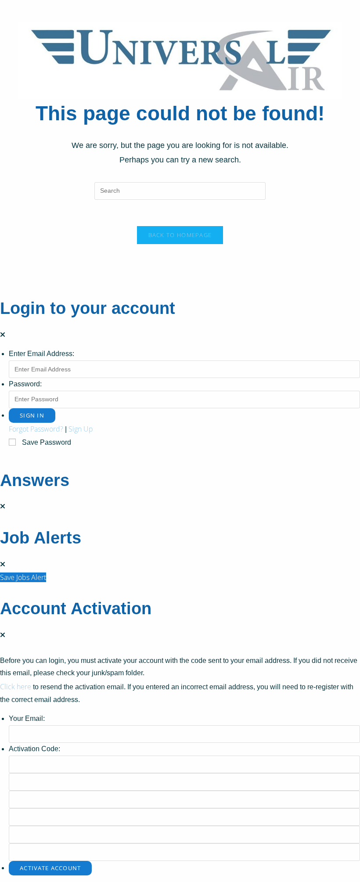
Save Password (46, 442)
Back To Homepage (180, 235)
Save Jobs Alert (23, 577)
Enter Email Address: (41, 353)
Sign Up (80, 429)
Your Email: (27, 718)
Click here (15, 686)
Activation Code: (34, 748)
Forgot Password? (36, 429)
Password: (25, 384)
